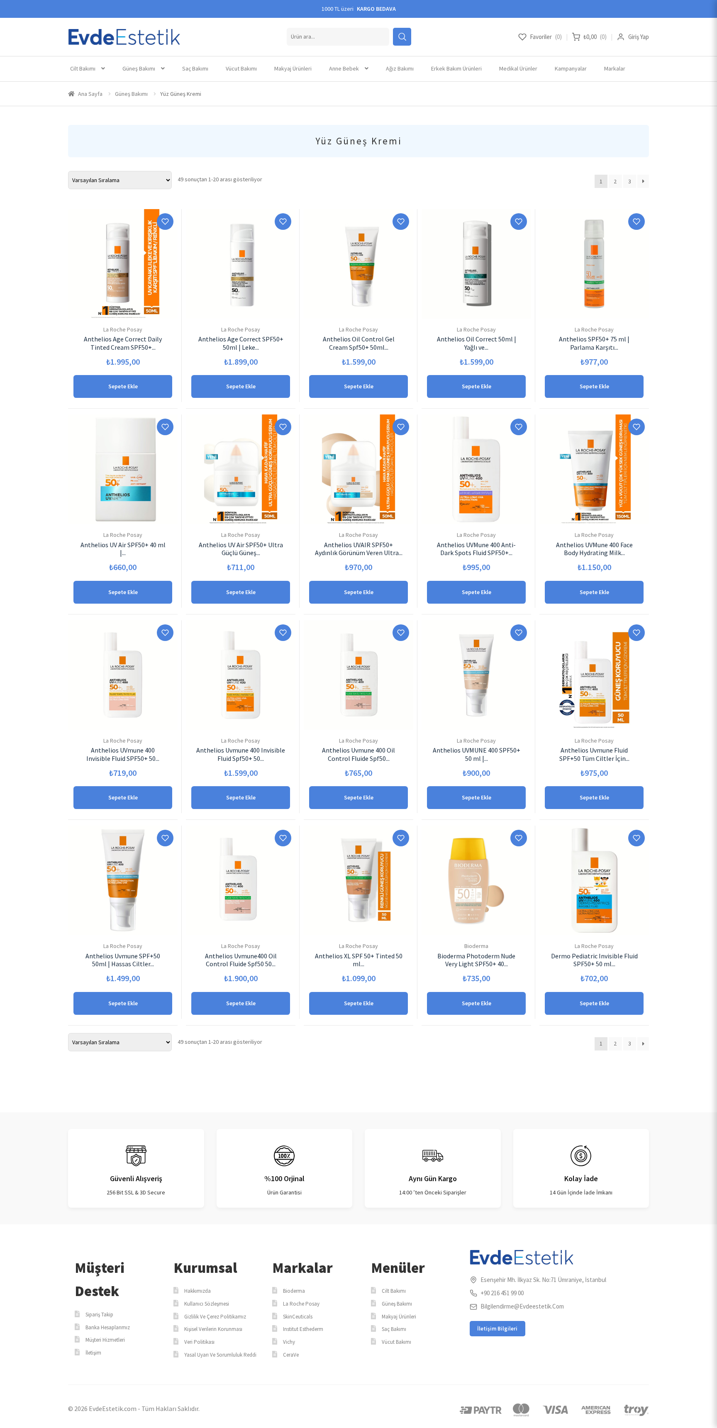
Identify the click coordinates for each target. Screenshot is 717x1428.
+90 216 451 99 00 (502, 1293)
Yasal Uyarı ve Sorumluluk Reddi (220, 1354)
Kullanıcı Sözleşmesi (206, 1303)
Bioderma (294, 1290)
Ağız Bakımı (400, 68)
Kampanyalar (571, 68)
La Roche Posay (301, 1303)
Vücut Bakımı (241, 68)
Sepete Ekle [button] (123, 386)
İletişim (93, 1352)
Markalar (614, 68)
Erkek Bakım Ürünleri (456, 68)
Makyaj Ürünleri (293, 68)
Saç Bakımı (195, 68)
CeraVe (291, 1354)
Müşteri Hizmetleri (105, 1339)
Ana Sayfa (90, 93)
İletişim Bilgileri (497, 1328)
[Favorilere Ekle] (165, 221)
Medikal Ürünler (518, 68)
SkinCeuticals (297, 1316)
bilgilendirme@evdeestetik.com (522, 1306)
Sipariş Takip (99, 1314)
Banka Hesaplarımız (107, 1327)
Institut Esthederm (303, 1329)
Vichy (289, 1341)
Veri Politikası (199, 1341)
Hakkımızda (197, 1290)
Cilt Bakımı (82, 68)
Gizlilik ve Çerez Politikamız (215, 1316)
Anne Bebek (344, 68)
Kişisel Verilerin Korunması (213, 1329)
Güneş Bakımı (138, 68)
